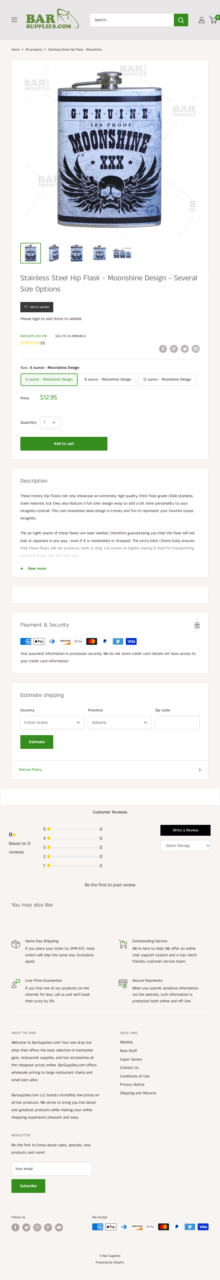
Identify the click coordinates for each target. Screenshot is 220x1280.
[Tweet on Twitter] (185, 349)
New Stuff (128, 1051)
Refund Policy (30, 770)
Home (15, 49)
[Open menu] (14, 19)
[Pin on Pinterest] (174, 349)
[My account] (202, 20)
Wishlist (126, 1042)
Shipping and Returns (138, 1093)
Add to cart (64, 444)
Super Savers (131, 1059)
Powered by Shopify (110, 1262)
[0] (213, 20)
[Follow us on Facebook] (15, 1227)
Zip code (162, 710)
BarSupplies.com (33, 336)
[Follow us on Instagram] (37, 1227)
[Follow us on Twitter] (26, 1227)
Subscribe (28, 1186)
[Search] (181, 20)
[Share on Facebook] (163, 349)
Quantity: (28, 422)
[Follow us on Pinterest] (48, 1227)
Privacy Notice (132, 1084)
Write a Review (185, 830)
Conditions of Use (135, 1076)
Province (95, 710)
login (36, 319)
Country (27, 710)
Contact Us (129, 1068)
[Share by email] (196, 349)
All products (33, 49)
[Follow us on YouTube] (59, 1227)
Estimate (37, 742)
